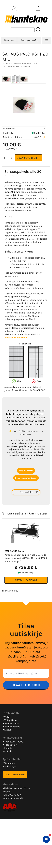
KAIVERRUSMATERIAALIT (24, 63)
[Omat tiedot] (14, 8)
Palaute (8, 748)
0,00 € (38, 137)
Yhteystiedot (10, 720)
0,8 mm (26, 66)
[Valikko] (46, 40)
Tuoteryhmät (29, 40)
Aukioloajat (10, 766)
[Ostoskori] (38, 8)
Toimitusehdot (12, 726)
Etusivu (9, 40)
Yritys (7, 717)
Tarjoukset (9, 763)
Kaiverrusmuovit (11, 66)
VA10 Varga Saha (14, 551)
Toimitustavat (11, 723)
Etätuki (8, 729)
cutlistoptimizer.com (15, 337)
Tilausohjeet (10, 744)
